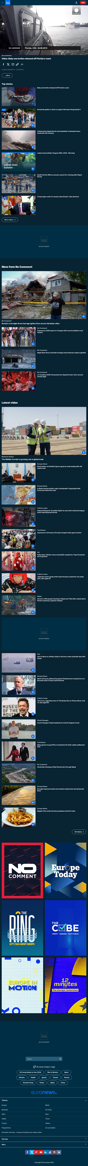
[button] (10, 220)
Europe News (42, 464)
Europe (4, 1105)
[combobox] (44, 1059)
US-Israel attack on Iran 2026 (30, 1072)
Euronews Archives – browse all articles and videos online (22, 1132)
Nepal (39, 596)
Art (38, 552)
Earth (3, 1114)
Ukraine (22, 1077)
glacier (44, 1077)
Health (33, 1077)
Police (42, 1083)
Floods (55, 1077)
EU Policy (48, 1110)
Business (5, 1110)
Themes (4, 1100)
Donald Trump (28, 1083)
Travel (47, 1119)
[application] (44, 30)
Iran (38, 654)
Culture (4, 1123)
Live (83, 2)
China (63, 1083)
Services (5, 1139)
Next (47, 1114)
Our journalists (50, 1128)
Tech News (41, 530)
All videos (78, 832)
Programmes (6, 1128)
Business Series (8, 456)
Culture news (42, 508)
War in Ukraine (52, 1072)
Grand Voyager (43, 720)
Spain (66, 1072)
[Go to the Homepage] (7, 2)
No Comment (7, 321)
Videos (47, 1123)
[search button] (60, 1059)
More (3, 1144)
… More (7, 75)
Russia (66, 1077)
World (47, 1105)
